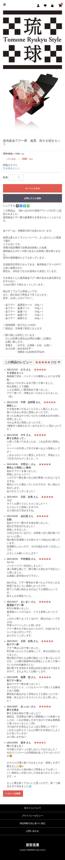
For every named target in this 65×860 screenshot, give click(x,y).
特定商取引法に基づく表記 (32, 823)
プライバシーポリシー (32, 816)
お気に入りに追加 (32, 198)
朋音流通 (32, 845)
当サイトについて (32, 808)
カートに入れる (32, 188)
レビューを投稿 (13, 793)
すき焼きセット (11, 168)
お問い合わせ (32, 831)
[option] (32, 102)
